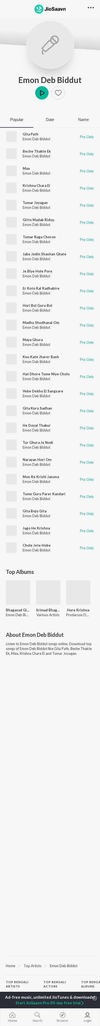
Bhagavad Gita (18, 610)
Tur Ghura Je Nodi (38, 442)
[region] (50, 965)
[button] (58, 93)
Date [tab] (50, 119)
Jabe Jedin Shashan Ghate (44, 254)
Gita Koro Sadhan (37, 408)
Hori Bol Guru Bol (37, 305)
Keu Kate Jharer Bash (41, 357)
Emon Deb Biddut (50, 80)
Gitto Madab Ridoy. (39, 220)
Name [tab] (83, 119)
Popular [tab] (16, 119)
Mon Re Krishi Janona (41, 477)
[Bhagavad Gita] (18, 592)
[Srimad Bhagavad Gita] (48, 592)
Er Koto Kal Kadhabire (41, 288)
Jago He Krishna (36, 528)
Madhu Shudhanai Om (41, 322)
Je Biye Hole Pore (37, 271)
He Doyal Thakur (37, 425)
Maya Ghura (33, 340)
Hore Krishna (78, 610)
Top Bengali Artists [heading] (17, 984)
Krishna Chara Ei (36, 185)
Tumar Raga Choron (39, 237)
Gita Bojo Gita (34, 511)
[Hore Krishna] (78, 592)
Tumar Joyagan (35, 202)
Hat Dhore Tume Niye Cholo (46, 374)
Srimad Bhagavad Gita (48, 610)
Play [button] (42, 93)
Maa (26, 168)
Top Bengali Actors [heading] (54, 984)
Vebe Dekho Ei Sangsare (43, 391)
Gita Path (30, 134)
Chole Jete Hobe (37, 545)
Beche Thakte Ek (37, 151)
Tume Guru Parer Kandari (44, 494)
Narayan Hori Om (37, 459)
